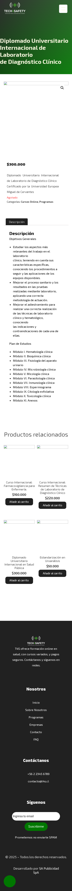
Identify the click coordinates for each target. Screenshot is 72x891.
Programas (46, 201)
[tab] (17, 221)
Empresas (36, 724)
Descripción (17, 222)
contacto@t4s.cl (38, 781)
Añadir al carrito (19, 501)
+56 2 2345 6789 (38, 774)
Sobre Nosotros (36, 710)
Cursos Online (29, 201)
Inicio (36, 702)
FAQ (36, 739)
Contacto (36, 732)
